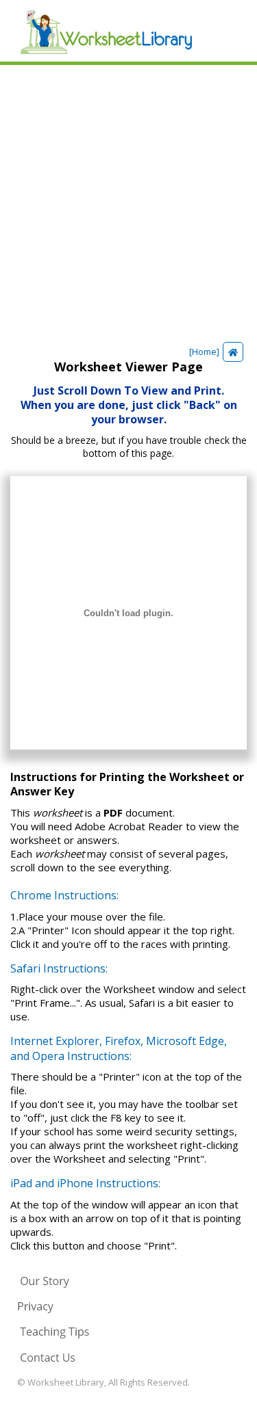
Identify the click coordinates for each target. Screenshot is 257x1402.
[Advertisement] (128, 200)
